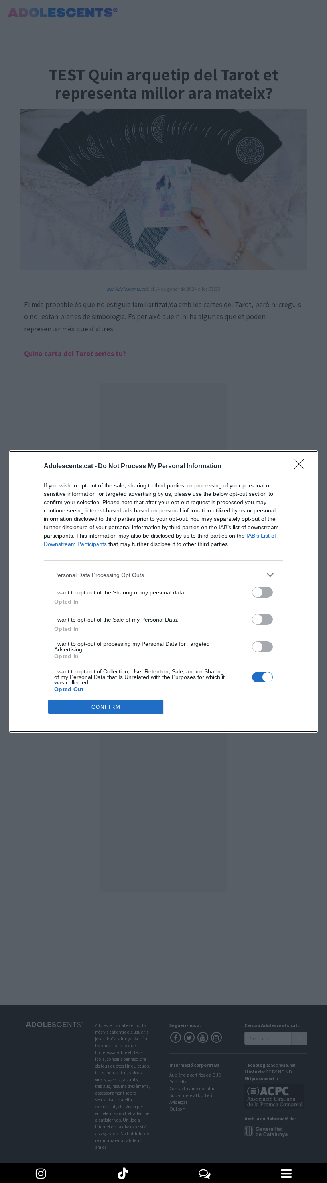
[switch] (262, 592)
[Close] (301, 466)
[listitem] (163, 575)
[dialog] (163, 591)
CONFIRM (106, 707)
